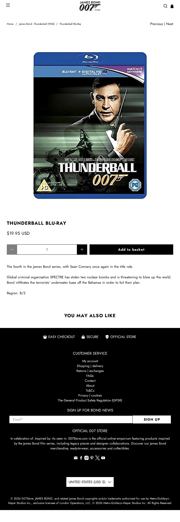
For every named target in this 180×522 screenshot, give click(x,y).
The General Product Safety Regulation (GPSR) (90, 400)
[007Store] (90, 6)
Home (10, 24)
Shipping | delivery (90, 366)
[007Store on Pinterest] (92, 458)
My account (90, 361)
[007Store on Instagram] (86, 458)
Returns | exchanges (90, 370)
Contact (90, 380)
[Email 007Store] (76, 458)
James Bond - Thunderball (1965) (36, 24)
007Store (27, 498)
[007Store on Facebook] (81, 458)
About (90, 385)
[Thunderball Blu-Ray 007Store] (90, 124)
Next (169, 23)
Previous (156, 23)
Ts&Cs (90, 390)
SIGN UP (152, 419)
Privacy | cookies (90, 395)
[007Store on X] (97, 459)
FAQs (90, 375)
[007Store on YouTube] (103, 458)
